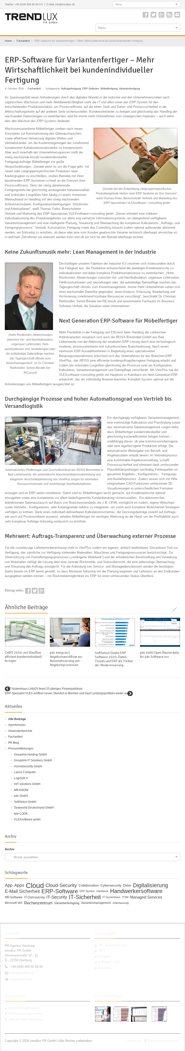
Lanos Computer (25, 772)
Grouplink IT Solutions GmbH (33, 760)
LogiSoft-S (21, 778)
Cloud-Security (61, 885)
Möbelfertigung (109, 88)
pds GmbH (21, 795)
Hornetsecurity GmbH (28, 766)
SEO (101, 951)
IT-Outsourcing (34, 897)
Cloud (35, 885)
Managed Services (146, 897)
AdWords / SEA (109, 962)
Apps (19, 885)
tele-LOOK (21, 813)
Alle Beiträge (17, 719)
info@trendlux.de (22, 973)
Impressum (134, 1041)
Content (103, 956)
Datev (127, 885)
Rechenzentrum (38, 903)
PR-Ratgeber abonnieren (25, 1013)
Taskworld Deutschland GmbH (34, 807)
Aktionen (104, 968)
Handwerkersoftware (136, 891)
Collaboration (89, 885)
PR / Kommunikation (112, 945)
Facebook (145, 15)
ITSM (125, 897)
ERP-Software (90, 88)
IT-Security (56, 897)
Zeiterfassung (120, 902)
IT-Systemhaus (111, 897)
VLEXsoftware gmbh (27, 819)
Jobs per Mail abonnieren (25, 1019)
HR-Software (13, 897)
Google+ (161, 15)
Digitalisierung (150, 885)
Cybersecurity (110, 885)
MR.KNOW (21, 790)
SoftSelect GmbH (25, 802)
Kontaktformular (21, 979)
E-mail (177, 15)
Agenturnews (17, 725)
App (9, 885)
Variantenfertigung (129, 88)
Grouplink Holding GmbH (30, 754)
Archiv (9, 849)
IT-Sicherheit (85, 897)
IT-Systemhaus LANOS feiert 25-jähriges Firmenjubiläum (45, 688)
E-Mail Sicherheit (22, 891)
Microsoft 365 (13, 903)
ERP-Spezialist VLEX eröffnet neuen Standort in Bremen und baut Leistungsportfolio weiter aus (67, 693)
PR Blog (13, 742)
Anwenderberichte (20, 731)
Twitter (153, 15)
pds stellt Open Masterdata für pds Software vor (159, 655)
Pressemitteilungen (20, 748)
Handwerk (102, 891)
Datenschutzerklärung (162, 1041)
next (177, 609)
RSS (169, 15)
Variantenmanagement (96, 903)
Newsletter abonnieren (23, 1008)
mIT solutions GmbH (27, 784)
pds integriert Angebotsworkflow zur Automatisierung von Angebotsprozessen (66, 659)
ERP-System (87, 891)
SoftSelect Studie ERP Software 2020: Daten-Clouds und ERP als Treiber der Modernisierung (114, 659)
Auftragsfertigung (71, 88)
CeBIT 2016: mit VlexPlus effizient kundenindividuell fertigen (23, 657)
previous (172, 609)
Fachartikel (34, 88)
